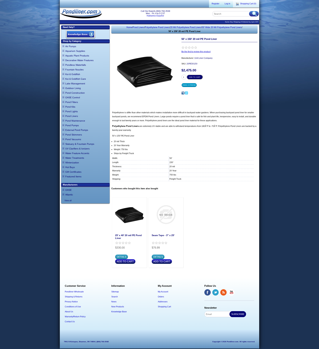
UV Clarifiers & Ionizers (77, 148)
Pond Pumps (72, 125)
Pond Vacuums (73, 139)
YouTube (231, 292)
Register (215, 3)
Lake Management (75, 83)
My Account (163, 292)
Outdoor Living (73, 88)
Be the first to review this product (196, 51)
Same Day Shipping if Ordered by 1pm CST (241, 22)
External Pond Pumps (76, 130)
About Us (69, 311)
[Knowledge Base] (81, 34)
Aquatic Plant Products (77, 55)
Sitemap (115, 292)
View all (68, 200)
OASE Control (72, 97)
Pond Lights (71, 111)
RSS (223, 292)
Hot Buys (70, 167)
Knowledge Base (119, 311)
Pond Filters (71, 102)
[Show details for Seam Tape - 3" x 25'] (166, 215)
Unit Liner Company (203, 58)
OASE (68, 190)
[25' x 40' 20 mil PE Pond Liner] (129, 215)
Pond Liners (71, 116)
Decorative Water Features (79, 60)
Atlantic (69, 194)
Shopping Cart (164, 306)
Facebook (207, 292)
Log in (227, 3)
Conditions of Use (73, 306)
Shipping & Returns (73, 297)
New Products (117, 306)
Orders (161, 297)
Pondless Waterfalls (75, 65)
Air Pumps (70, 46)
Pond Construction (75, 92)
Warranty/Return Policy (75, 316)
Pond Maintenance (75, 120)
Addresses (162, 302)
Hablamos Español (155, 16)
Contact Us (70, 321)
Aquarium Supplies (75, 51)
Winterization (72, 162)
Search (114, 297)
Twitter (215, 292)
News (113, 302)
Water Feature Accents (77, 153)
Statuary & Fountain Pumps (79, 144)
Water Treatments (74, 158)
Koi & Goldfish (72, 74)
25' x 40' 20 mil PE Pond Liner (128, 236)
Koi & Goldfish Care (75, 79)
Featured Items (73, 176)
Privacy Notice (71, 302)
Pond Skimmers (73, 134)
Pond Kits (70, 106)
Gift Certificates (73, 172)
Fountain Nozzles (74, 69)
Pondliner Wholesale (74, 292)
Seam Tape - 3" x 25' (163, 235)
